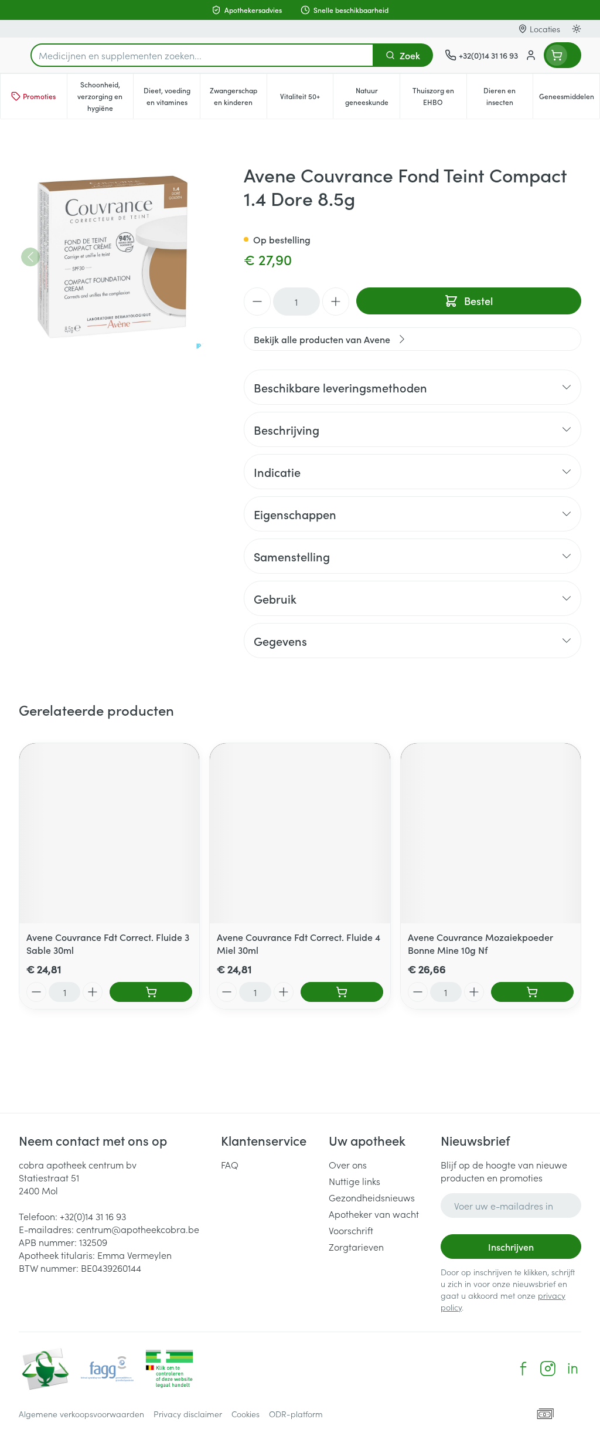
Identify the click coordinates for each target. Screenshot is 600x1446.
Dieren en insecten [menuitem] (508, 96)
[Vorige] (30, 257)
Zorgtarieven (356, 1246)
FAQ (229, 1164)
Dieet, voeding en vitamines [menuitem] (172, 96)
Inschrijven (511, 1246)
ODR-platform (296, 1414)
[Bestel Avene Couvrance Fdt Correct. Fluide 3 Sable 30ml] (151, 992)
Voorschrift (351, 1230)
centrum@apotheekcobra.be (137, 1229)
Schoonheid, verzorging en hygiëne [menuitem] (105, 96)
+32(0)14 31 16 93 (93, 1216)
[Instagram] (548, 1368)
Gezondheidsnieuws (372, 1197)
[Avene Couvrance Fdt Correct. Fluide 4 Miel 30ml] (300, 833)
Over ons (348, 1164)
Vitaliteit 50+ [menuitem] (306, 99)
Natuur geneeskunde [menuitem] (372, 96)
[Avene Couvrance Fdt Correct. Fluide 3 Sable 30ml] (109, 833)
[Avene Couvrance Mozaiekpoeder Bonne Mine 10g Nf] (491, 833)
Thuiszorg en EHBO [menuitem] (439, 96)
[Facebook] (523, 1368)
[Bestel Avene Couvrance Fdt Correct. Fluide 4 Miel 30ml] (342, 992)
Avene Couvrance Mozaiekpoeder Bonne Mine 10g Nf (480, 943)
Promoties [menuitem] (39, 96)
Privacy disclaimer (188, 1414)
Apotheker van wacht (374, 1213)
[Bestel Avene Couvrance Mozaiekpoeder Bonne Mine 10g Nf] (532, 992)
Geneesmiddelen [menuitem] (569, 99)
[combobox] (202, 55)
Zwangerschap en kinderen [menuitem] (238, 96)
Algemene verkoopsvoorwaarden (81, 1414)
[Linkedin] (572, 1368)
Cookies (245, 1414)
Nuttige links (354, 1180)
